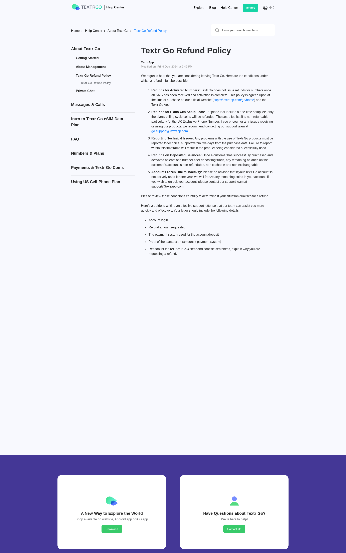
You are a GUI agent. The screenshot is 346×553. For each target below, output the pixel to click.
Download (112, 529)
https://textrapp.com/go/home (233, 100)
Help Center (229, 7)
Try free (250, 7)
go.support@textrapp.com (169, 131)
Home (75, 30)
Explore (198, 7)
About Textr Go (118, 30)
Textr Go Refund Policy (150, 30)
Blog (212, 7)
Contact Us (234, 529)
